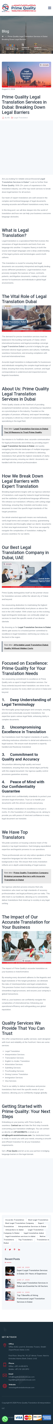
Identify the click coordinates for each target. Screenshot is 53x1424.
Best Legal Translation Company (19, 1223)
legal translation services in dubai (20, 1236)
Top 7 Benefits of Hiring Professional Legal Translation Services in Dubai (31, 1298)
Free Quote (12, 1151)
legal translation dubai (34, 1233)
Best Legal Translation (38, 1220)
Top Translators (25, 1240)
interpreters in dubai (14, 1230)
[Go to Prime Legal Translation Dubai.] (2, 36)
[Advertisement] (26, 147)
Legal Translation (21, 118)
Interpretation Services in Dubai (32, 1226)
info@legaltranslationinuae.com (17, 1135)
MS (8, 118)
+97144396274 (20, 1132)
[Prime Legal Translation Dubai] (19, 8)
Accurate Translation (14, 1220)
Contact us (16, 1125)
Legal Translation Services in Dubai (18, 446)
